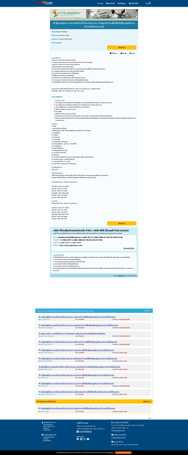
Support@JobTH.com (118, 437)
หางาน (101, 3)
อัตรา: (79, 319)
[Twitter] (81, 439)
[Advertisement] (94, 293)
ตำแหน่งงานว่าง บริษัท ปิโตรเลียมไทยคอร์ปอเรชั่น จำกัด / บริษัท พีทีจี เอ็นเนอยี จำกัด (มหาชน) (65, 311)
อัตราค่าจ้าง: (121, 319)
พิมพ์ (124, 53)
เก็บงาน (114, 53)
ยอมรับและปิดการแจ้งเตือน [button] (123, 453)
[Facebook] (78, 439)
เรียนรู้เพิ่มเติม (110, 453)
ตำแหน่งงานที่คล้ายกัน (47, 401)
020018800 (85, 431)
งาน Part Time (47, 430)
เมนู (146, 3)
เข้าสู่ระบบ (122, 3)
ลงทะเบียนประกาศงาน (48, 437)
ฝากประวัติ (111, 3)
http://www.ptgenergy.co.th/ (71, 245)
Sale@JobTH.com (119, 430)
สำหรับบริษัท (134, 3)
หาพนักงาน (46, 439)
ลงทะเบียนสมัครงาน (48, 425)
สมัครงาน (121, 47)
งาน (54, 426)
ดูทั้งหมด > (148, 310)
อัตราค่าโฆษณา (47, 440)
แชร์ (132, 53)
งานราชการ (46, 428)
